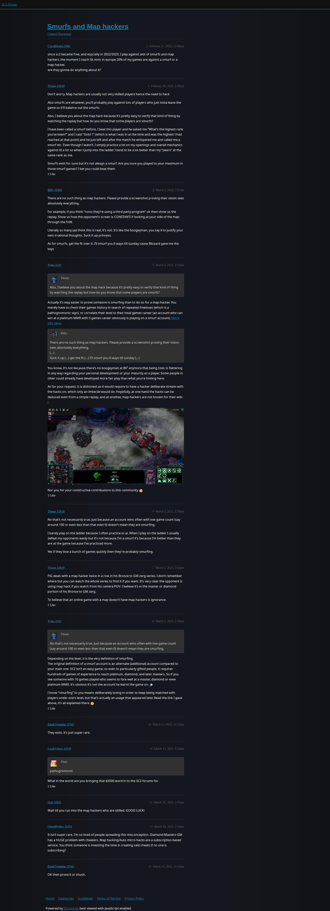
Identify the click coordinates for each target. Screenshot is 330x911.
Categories (66, 898)
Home (50, 898)
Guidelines (85, 898)
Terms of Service (109, 898)
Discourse (71, 908)
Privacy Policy (134, 898)
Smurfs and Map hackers (88, 26)
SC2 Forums (9, 4)
